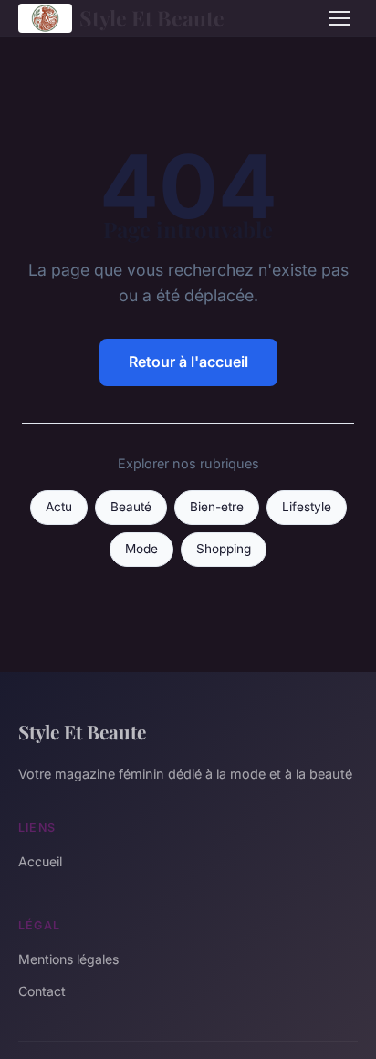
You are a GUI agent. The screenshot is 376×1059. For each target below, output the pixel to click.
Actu (59, 506)
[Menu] (339, 18)
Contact (42, 991)
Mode (141, 548)
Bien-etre (217, 506)
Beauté (130, 506)
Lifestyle (306, 506)
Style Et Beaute (152, 18)
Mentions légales (68, 959)
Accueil (40, 861)
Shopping (223, 548)
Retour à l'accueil (188, 361)
